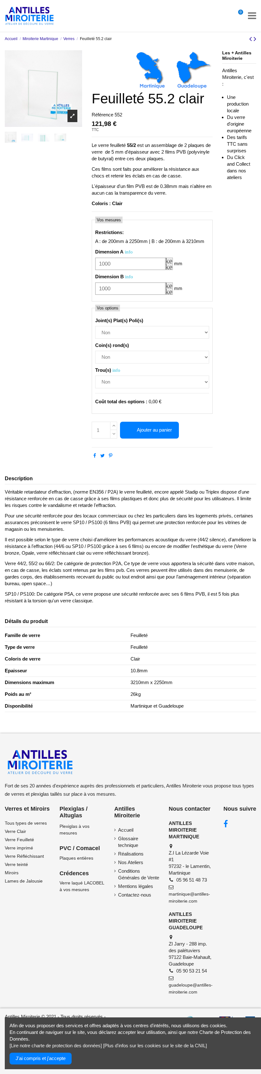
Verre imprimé (19, 847)
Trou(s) (103, 370)
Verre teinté (16, 864)
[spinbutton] (134, 264)
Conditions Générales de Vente (138, 874)
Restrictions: (109, 232)
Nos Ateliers (130, 862)
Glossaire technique (128, 842)
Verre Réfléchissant (24, 856)
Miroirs (11, 872)
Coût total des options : (121, 401)
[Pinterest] (110, 455)
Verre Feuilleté (19, 839)
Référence (102, 114)
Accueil (125, 830)
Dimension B (109, 276)
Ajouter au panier (154, 430)
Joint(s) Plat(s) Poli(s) (119, 320)
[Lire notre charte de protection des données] (56, 1045)
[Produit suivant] (255, 39)
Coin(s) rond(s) (112, 345)
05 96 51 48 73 (191, 880)
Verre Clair (15, 831)
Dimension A (109, 251)
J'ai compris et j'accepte (41, 1058)
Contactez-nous (134, 894)
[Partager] (94, 455)
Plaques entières (76, 858)
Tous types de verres (26, 823)
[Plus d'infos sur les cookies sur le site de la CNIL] (155, 1045)
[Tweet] (102, 455)
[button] (169, 261)
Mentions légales (135, 886)
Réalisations (131, 853)
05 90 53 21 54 (191, 971)
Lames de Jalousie (24, 880)
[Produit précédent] (251, 39)
